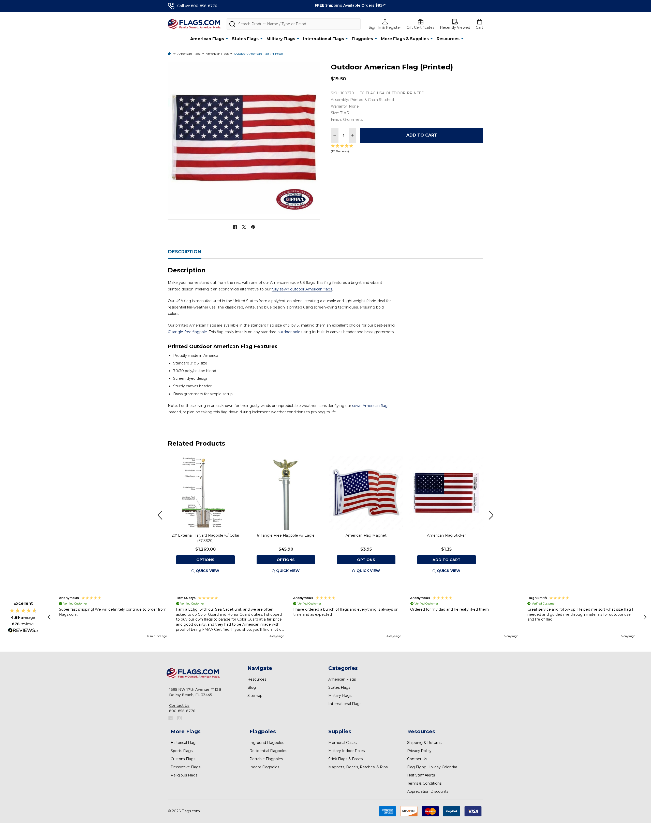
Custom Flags (183, 759)
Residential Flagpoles (268, 750)
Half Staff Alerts (421, 775)
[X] (244, 227)
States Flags (245, 38)
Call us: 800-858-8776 (197, 6)
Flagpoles (362, 38)
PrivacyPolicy (419, 750)
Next (491, 515)
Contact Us (417, 759)
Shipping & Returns (424, 742)
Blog (251, 687)
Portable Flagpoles (266, 759)
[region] (347, 617)
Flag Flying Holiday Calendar (432, 767)
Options (205, 559)
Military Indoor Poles (346, 750)
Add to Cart (421, 135)
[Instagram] (179, 718)
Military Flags (281, 38)
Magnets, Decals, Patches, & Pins (358, 767)
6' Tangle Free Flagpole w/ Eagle (286, 535)
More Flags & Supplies (405, 38)
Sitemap (254, 695)
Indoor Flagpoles (264, 767)
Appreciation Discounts (427, 791)
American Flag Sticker (446, 535)
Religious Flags (184, 775)
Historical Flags (184, 742)
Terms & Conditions (424, 783)
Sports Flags (182, 750)
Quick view (207, 570)
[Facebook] (235, 227)
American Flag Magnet (366, 535)
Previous (160, 515)
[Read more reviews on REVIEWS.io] (23, 631)
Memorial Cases (342, 742)
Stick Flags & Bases (345, 759)
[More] (227, 38)
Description (184, 252)
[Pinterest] (253, 227)
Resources (448, 38)
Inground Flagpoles (266, 742)
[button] (49, 617)
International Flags (323, 38)
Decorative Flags (185, 767)
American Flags (207, 38)
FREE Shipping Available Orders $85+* (350, 5)
